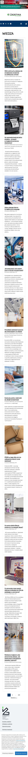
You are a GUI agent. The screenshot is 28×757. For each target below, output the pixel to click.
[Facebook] (3, 24)
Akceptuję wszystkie (21, 753)
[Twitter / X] (6, 24)
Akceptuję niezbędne (7, 753)
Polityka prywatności (7, 729)
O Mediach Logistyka (7, 724)
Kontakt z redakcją (6, 721)
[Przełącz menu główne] (21, 23)
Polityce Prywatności (20, 740)
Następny (14, 697)
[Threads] (11, 24)
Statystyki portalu (6, 726)
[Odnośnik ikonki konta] (26, 24)
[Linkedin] (1, 24)
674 (19, 694)
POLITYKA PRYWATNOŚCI (18, 748)
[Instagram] (8, 24)
